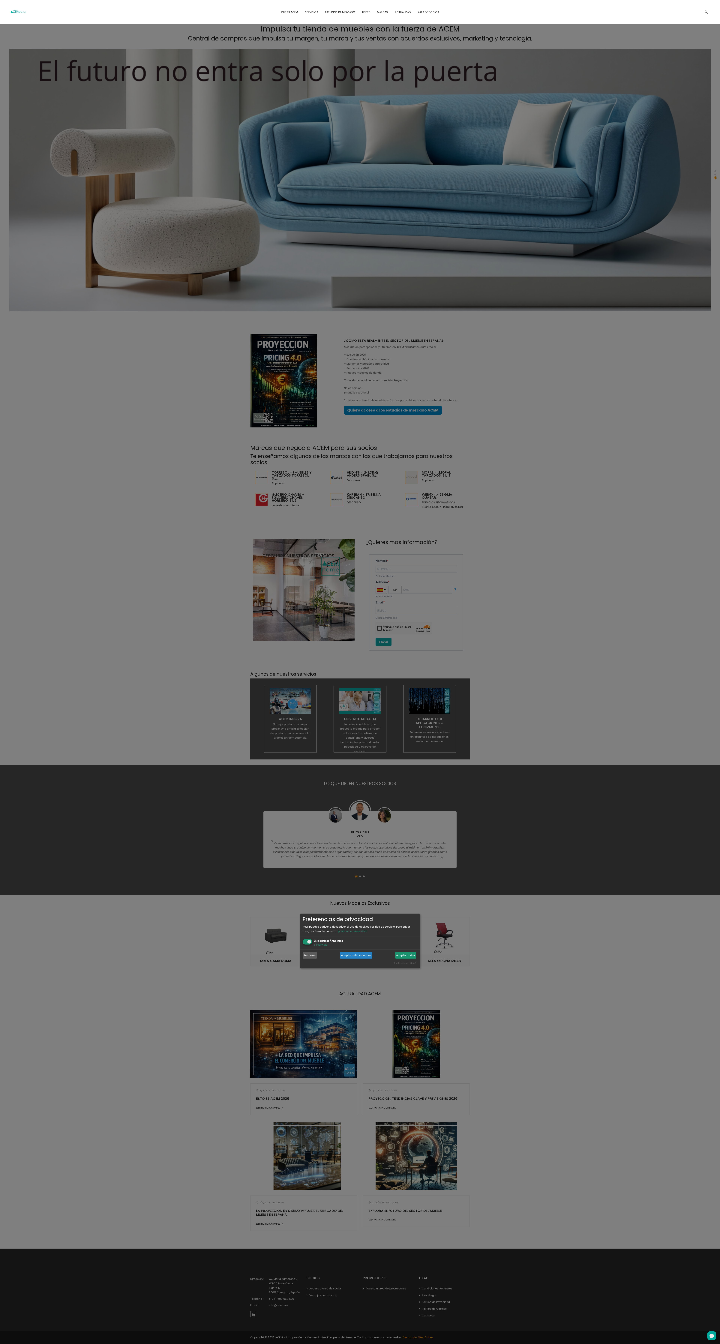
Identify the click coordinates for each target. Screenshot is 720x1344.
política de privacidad (352, 931)
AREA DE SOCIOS (428, 12)
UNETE (366, 12)
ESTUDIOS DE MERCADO (340, 12)
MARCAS (382, 12)
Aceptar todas (405, 955)
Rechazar (310, 955)
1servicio (320, 945)
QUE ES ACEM (289, 12)
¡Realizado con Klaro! (405, 963)
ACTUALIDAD (403, 12)
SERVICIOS (311, 12)
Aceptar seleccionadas (356, 955)
